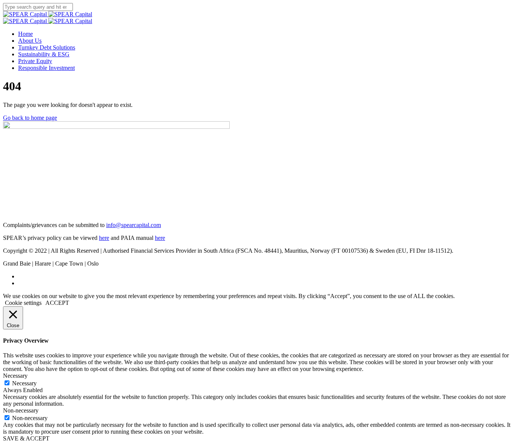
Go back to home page (30, 117)
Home (25, 34)
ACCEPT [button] (57, 303)
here (104, 238)
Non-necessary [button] (21, 410)
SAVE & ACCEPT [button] (26, 438)
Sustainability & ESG (44, 54)
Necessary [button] (15, 375)
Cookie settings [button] (23, 303)
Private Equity (35, 61)
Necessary (24, 383)
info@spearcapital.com (133, 225)
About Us (30, 40)
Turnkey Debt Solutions (46, 47)
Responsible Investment (46, 68)
